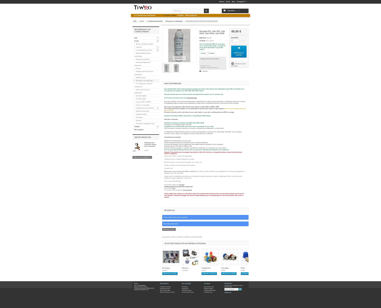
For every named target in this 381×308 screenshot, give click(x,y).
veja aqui (181, 184)
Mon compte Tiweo (165, 290)
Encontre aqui (192, 98)
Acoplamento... (206, 268)
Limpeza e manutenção (142, 105)
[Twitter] (229, 295)
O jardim (137, 126)
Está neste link (187, 190)
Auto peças (139, 117)
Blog (233, 1)
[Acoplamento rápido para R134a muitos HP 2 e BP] (210, 257)
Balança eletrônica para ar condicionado (142, 54)
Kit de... (243, 268)
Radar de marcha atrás (142, 111)
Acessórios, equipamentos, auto (145, 123)
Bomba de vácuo (141, 77)
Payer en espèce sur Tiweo (167, 292)
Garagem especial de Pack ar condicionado (143, 73)
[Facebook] (225, 295)
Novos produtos (142, 137)
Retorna (221, 1)
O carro (136, 41)
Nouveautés (185, 288)
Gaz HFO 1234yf (141, 99)
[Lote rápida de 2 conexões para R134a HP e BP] (230, 257)
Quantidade (234, 37)
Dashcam (138, 120)
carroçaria (139, 47)
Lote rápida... (225, 268)
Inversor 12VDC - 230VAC (143, 102)
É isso (173, 188)
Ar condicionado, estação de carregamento (143, 85)
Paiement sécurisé (165, 288)
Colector (138, 68)
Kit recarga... (166, 268)
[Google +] (232, 295)
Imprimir (205, 71)
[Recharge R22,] (166, 68)
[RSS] (239, 295)
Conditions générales (210, 290)
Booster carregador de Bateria (144, 44)
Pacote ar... (185, 268)
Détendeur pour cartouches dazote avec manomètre (150, 144)
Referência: (202, 38)
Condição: (202, 40)
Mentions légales (208, 288)
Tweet (204, 53)
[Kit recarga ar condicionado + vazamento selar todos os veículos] (171, 257)
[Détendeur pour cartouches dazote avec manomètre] (137, 147)
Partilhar (212, 53)
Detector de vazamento (142, 59)
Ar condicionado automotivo (144, 50)
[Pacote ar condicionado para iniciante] (191, 257)
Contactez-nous (208, 292)
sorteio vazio (189, 186)
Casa (135, 38)
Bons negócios (139, 129)
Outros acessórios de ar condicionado (142, 91)
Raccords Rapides (141, 96)
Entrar (228, 1)
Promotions (185, 287)
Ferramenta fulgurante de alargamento (142, 64)
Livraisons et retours (165, 287)
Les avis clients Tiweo (188, 292)
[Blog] (235, 295)
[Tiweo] (150, 7)
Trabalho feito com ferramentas (145, 108)
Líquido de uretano (141, 114)
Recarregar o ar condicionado (144, 80)
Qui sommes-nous (209, 287)
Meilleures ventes (186, 290)
